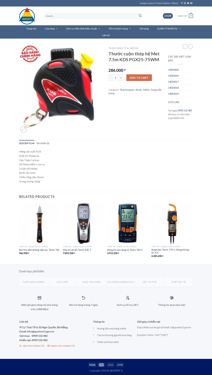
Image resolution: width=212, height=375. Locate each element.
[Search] (140, 16)
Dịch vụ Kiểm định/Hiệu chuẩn (81, 28)
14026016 (173, 93)
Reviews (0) (43, 143)
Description (26, 143)
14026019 (173, 75)
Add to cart (139, 77)
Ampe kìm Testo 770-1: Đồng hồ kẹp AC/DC (170, 251)
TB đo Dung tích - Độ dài (123, 48)
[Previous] (19, 233)
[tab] (26, 143)
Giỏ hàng (144, 28)
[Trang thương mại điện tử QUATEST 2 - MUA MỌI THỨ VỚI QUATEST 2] (29, 15)
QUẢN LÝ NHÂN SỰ (167, 28)
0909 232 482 (185, 110)
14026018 (173, 87)
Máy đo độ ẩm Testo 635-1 (77, 249)
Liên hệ (106, 35)
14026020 (173, 69)
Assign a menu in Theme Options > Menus (159, 3)
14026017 (173, 81)
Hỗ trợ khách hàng (118, 28)
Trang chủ (31, 28)
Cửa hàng (50, 28)
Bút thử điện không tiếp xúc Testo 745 (39, 249)
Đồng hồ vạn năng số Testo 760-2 (125, 249)
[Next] (191, 233)
